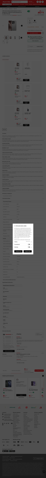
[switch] (29, 244)
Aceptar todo (27, 251)
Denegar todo (18, 251)
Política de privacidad (17, 239)
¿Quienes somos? (22, 239)
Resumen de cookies (27, 239)
